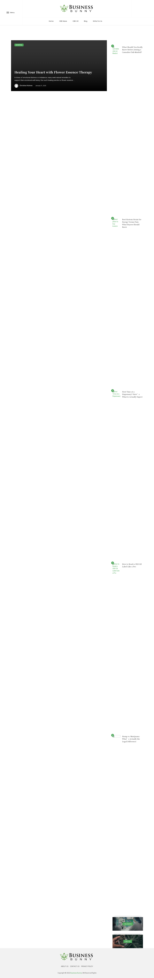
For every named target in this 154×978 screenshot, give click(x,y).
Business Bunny (76, 973)
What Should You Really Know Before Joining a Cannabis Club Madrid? (132, 49)
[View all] (128, 924)
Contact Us (74, 966)
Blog (85, 21)
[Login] (143, 8)
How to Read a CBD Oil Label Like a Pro (132, 565)
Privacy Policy (87, 966)
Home (51, 21)
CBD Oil (75, 21)
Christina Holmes (26, 85)
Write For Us (97, 21)
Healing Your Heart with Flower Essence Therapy (53, 72)
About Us (64, 966)
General (19, 45)
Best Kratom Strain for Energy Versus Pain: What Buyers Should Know (131, 223)
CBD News (63, 21)
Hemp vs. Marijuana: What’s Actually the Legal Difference (131, 739)
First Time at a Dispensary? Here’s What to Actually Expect (132, 394)
